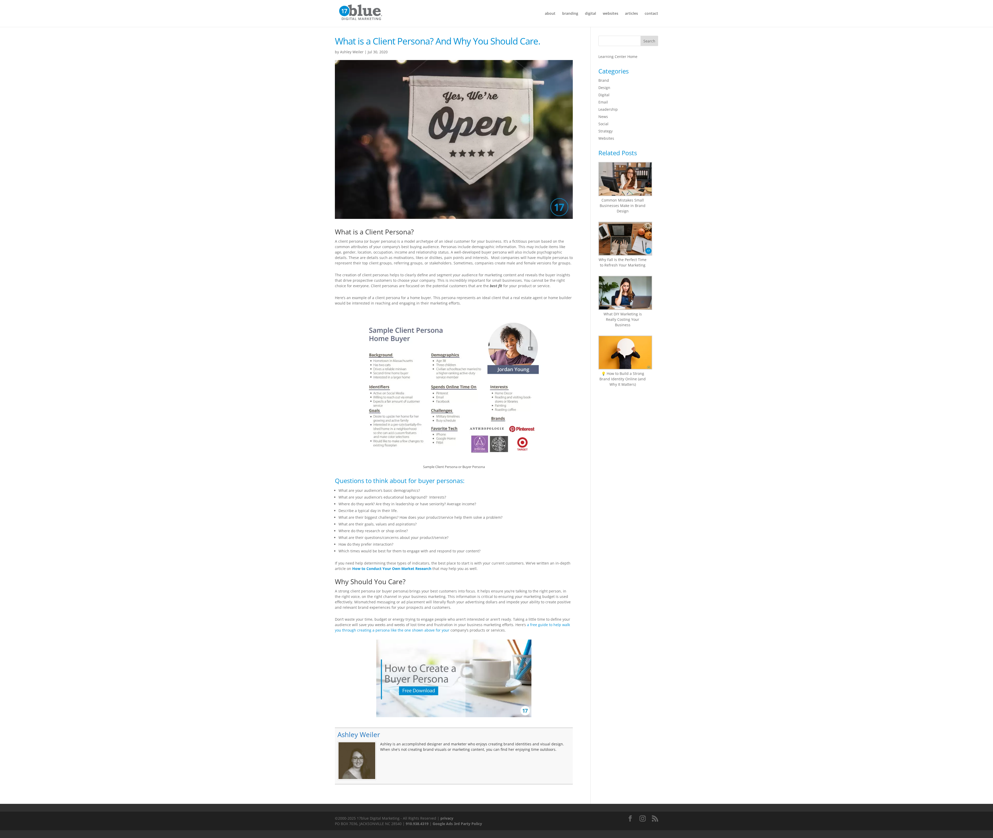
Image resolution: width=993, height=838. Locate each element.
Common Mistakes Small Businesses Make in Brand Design (622, 205)
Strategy (605, 131)
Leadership (608, 109)
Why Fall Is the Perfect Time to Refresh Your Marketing (622, 262)
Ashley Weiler (352, 51)
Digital (604, 94)
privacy (446, 818)
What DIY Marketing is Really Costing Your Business (623, 319)
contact (651, 14)
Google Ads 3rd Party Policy (457, 823)
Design (604, 87)
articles (631, 14)
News (603, 116)
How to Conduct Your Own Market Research (391, 568)
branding (570, 14)
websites (610, 14)
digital (590, 14)
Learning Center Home (617, 56)
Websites (606, 138)
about (550, 14)
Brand (603, 80)
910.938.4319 (417, 823)
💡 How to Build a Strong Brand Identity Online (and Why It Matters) (622, 379)
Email (603, 102)
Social (603, 123)
